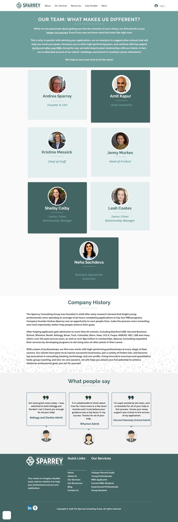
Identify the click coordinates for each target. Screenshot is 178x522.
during (36, 48)
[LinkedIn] (29, 507)
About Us (72, 476)
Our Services (74, 479)
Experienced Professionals (104, 487)
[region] (57, 95)
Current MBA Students (102, 483)
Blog (70, 487)
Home (71, 472)
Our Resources (75, 483)
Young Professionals (101, 476)
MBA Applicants (99, 479)
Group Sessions (99, 490)
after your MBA (53, 48)
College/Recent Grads (102, 472)
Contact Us (73, 490)
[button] (48, 5)
